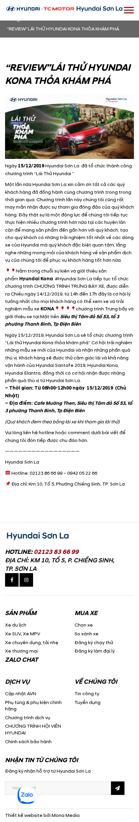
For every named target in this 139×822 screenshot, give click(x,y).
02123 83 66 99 (56, 552)
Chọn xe (84, 625)
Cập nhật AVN (20, 694)
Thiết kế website (24, 815)
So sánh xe (87, 634)
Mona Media (66, 815)
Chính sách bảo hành (28, 742)
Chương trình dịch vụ (27, 718)
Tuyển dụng (88, 702)
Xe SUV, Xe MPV (22, 634)
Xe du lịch (15, 625)
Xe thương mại (21, 651)
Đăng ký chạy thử (94, 642)
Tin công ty (87, 694)
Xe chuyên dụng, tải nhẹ (31, 642)
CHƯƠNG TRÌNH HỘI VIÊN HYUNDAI (33, 729)
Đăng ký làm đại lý (95, 651)
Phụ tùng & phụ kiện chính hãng (33, 706)
